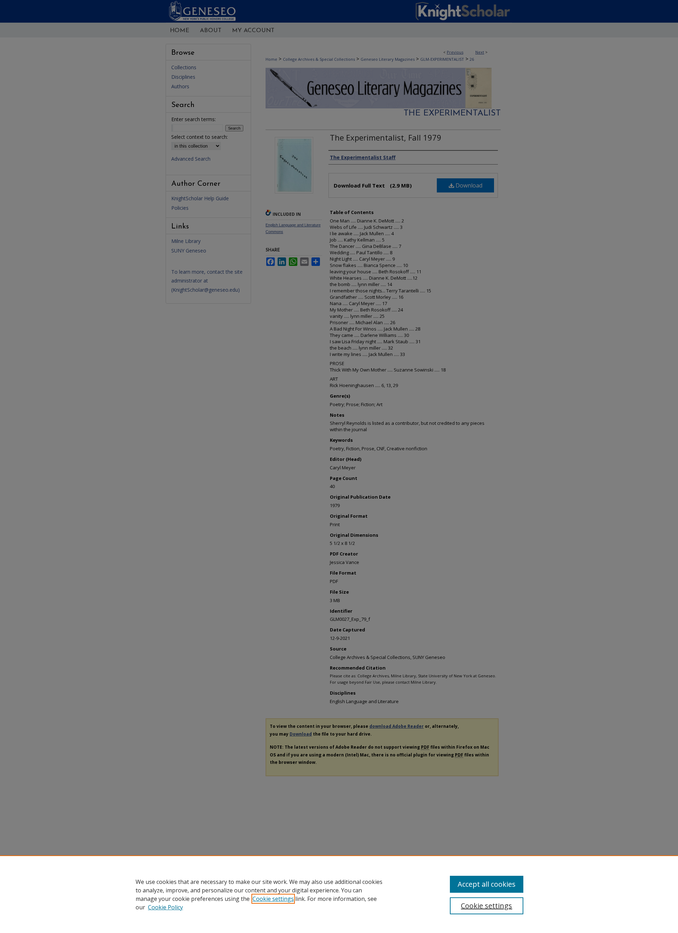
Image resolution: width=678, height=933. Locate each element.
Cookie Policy (165, 907)
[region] (339, 894)
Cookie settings (273, 899)
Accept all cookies (487, 884)
